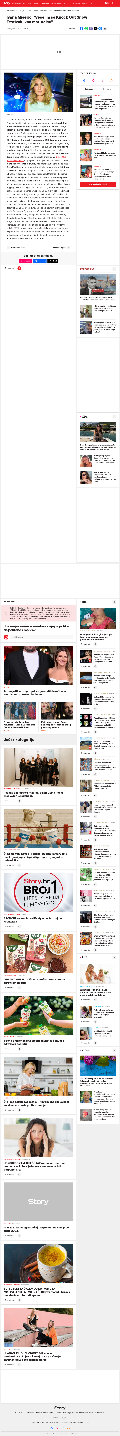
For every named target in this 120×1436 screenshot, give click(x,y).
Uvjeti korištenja (62, 1422)
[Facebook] (84, 80)
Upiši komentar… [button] (19, 637)
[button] (70, 28)
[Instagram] (93, 80)
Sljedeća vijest (59, 247)
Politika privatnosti (76, 1422)
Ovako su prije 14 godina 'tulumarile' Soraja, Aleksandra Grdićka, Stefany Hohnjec (19, 725)
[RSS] (111, 80)
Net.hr (6, 687)
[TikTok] (102, 80)
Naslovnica (11, 11)
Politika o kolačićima (47, 1422)
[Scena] (64, 1417)
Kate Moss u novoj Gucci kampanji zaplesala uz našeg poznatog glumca (56, 725)
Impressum (35, 1422)
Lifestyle (21, 11)
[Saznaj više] (114, 269)
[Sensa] (56, 1417)
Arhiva (86, 1422)
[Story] (6, 3)
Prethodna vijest (18, 247)
